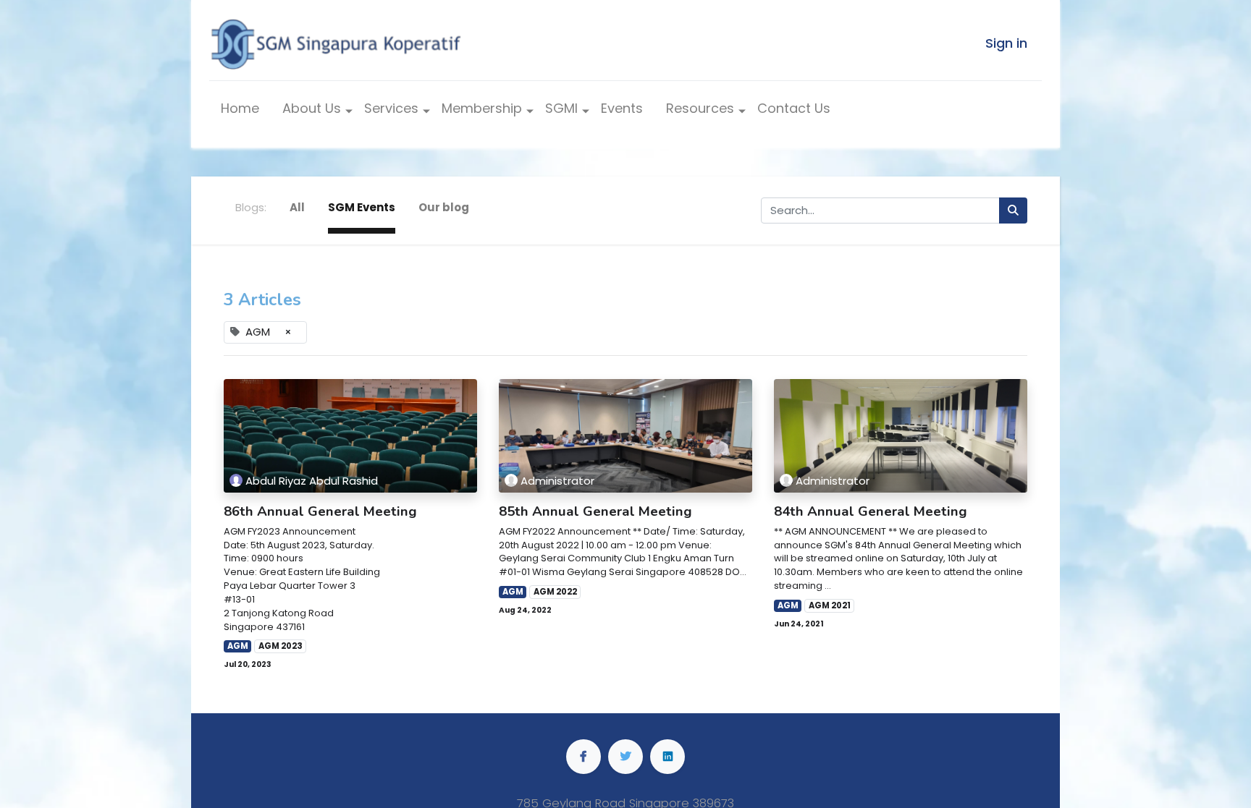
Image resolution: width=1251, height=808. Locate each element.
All (297, 207)
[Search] (1013, 210)
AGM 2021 (830, 605)
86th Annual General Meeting (320, 511)
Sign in (1006, 43)
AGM (237, 646)
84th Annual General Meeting (870, 511)
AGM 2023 (280, 646)
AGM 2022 (555, 592)
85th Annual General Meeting (595, 511)
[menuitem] (240, 112)
